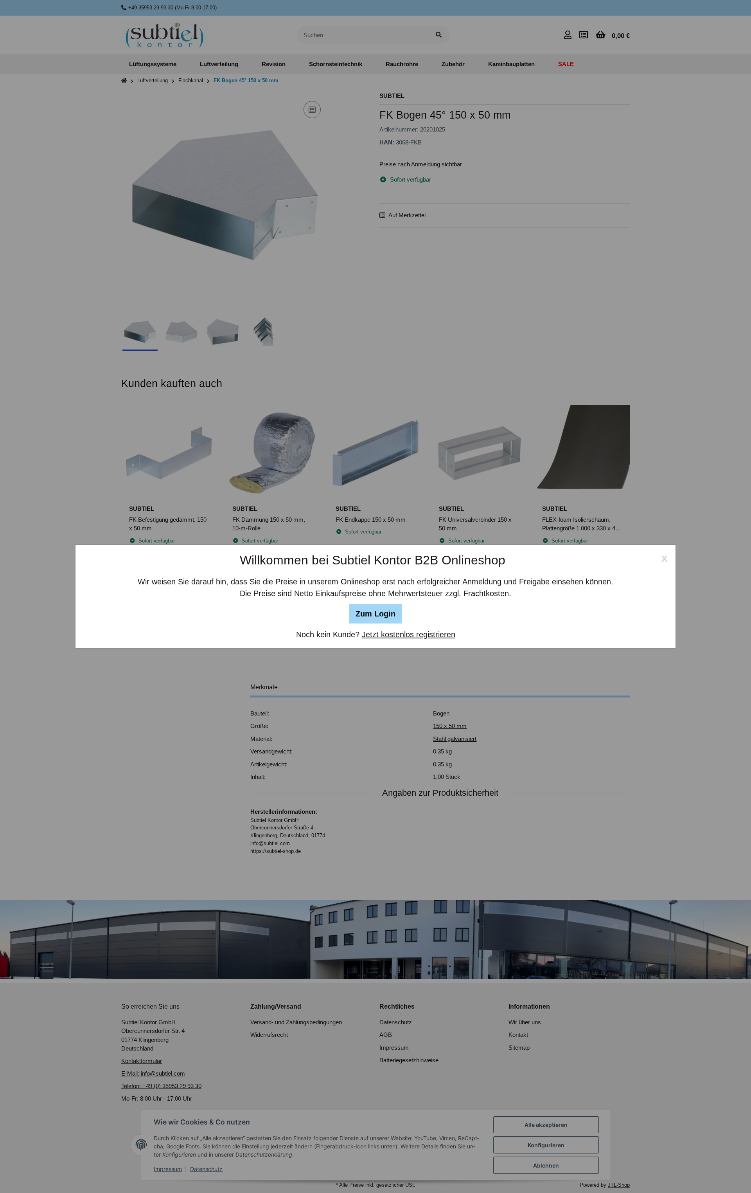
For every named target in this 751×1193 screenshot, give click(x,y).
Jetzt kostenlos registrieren (408, 634)
